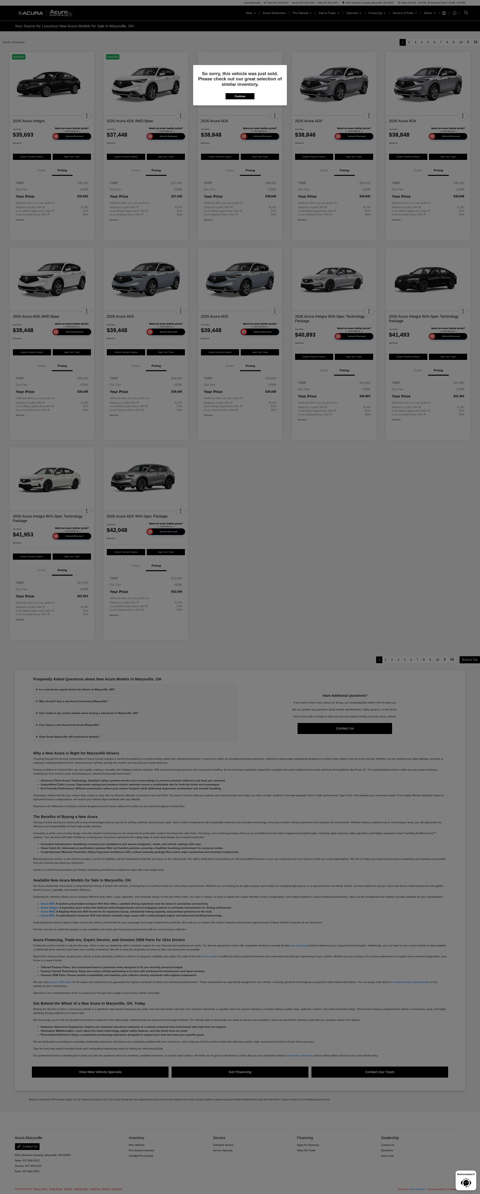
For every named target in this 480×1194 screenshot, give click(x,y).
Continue (240, 96)
